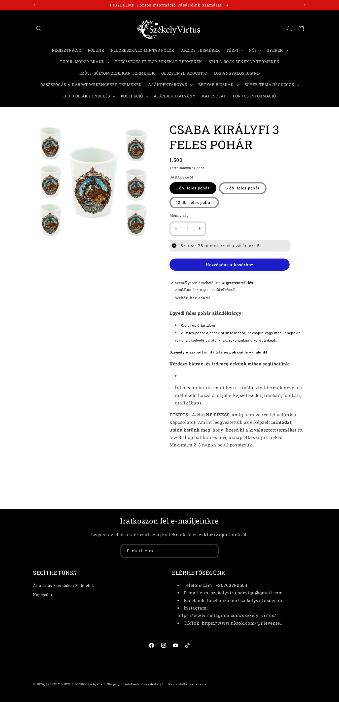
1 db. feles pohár (193, 187)
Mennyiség (179, 215)
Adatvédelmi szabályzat (144, 684)
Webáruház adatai (193, 297)
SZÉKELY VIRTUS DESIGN (66, 684)
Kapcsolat (42, 594)
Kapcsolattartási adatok (187, 684)
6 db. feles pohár (243, 187)
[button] (39, 29)
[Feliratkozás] (212, 551)
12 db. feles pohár (194, 202)
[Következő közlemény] (304, 5)
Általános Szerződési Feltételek (63, 585)
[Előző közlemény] (34, 5)
